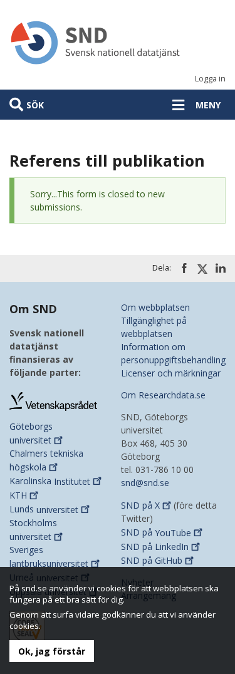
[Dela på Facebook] (184, 268)
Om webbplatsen (155, 307)
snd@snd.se (145, 483)
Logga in (210, 78)
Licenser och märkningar (171, 373)
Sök (35, 105)
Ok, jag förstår (51, 651)
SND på (140, 505)
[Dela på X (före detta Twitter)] (202, 269)
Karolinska (49, 481)
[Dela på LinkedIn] (221, 268)
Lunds (43, 510)
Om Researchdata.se (163, 395)
